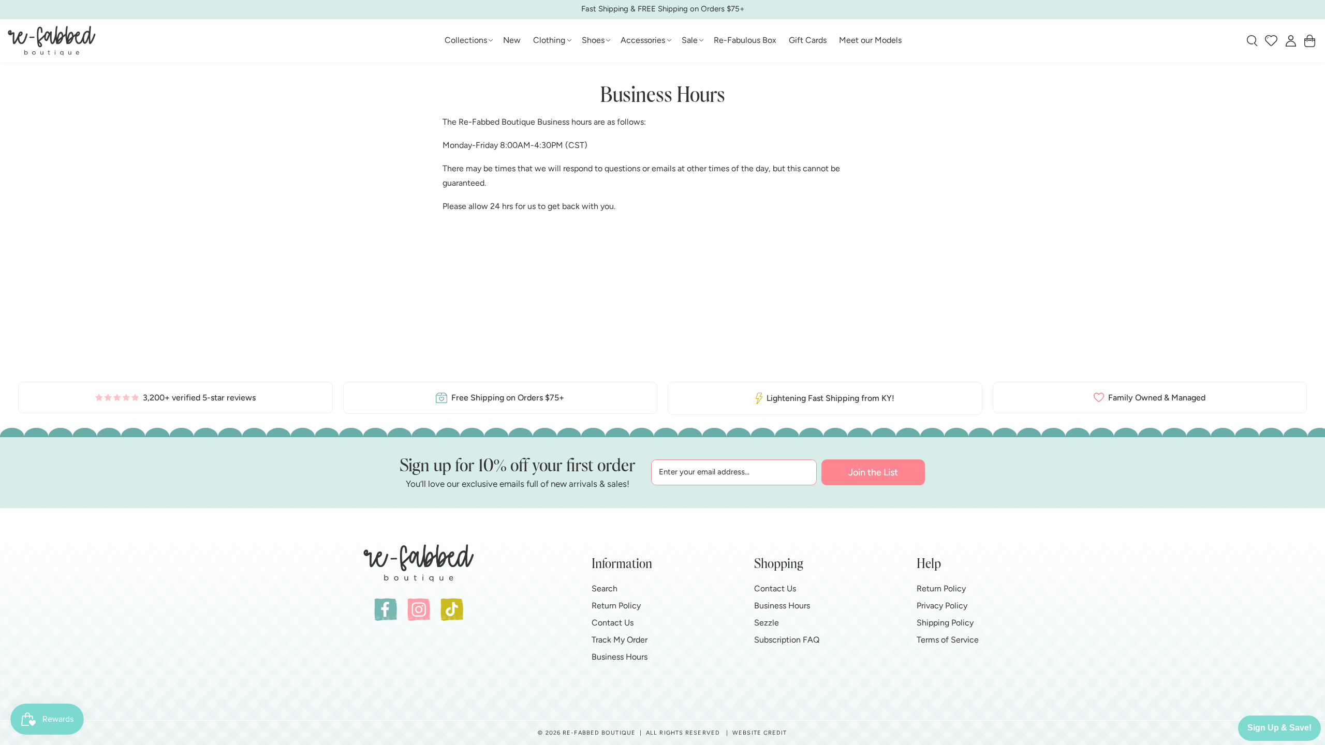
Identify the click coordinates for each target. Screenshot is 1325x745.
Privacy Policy (942, 605)
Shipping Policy (945, 623)
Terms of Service (948, 640)
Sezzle (766, 623)
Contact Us (613, 623)
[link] (175, 397)
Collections (466, 40)
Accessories (643, 40)
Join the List (873, 472)
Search (604, 588)
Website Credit (759, 732)
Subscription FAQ (786, 640)
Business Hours (619, 657)
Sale (690, 40)
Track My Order (619, 640)
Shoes (593, 40)
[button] (467, 40)
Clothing (549, 40)
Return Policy (616, 605)
